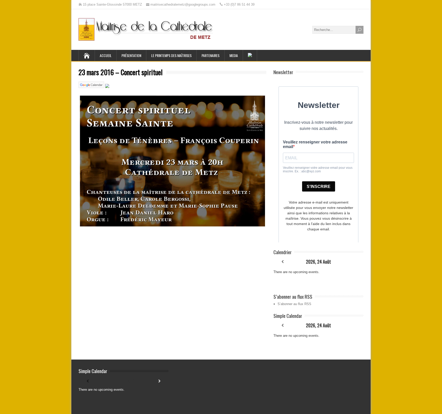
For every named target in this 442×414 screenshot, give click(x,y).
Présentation (131, 55)
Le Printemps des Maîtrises (171, 55)
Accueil (106, 55)
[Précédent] (282, 262)
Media (233, 55)
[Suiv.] (354, 262)
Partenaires (210, 55)
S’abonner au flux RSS (294, 304)
